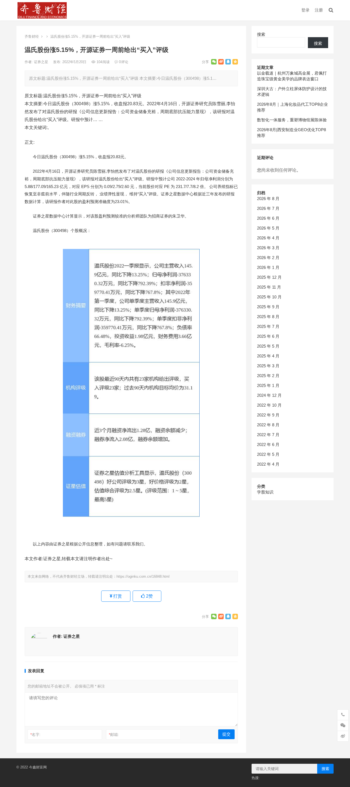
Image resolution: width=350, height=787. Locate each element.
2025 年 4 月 (268, 356)
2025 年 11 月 (269, 287)
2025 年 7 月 (268, 326)
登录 (305, 10)
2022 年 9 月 (268, 415)
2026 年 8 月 (268, 198)
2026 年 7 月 (268, 208)
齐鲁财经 (32, 36)
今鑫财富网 (38, 767)
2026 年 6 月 (268, 218)
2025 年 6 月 (268, 336)
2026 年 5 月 (268, 228)
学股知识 (265, 492)
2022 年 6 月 (268, 444)
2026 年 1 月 (268, 267)
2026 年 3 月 (268, 247)
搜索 (261, 34)
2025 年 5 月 (268, 346)
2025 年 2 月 (268, 375)
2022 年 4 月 (268, 464)
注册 (319, 10)
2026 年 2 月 (268, 257)
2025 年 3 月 (268, 365)
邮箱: (114, 734)
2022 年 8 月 (268, 424)
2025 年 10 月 (269, 297)
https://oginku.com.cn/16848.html (143, 576)
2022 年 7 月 (268, 434)
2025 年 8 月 (268, 316)
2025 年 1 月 (268, 385)
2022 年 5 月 (268, 454)
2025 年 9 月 (268, 306)
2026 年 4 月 (268, 238)
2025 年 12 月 (269, 277)
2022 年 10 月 (269, 405)
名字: (35, 734)
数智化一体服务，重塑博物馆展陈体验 (292, 120)
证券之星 (41, 62)
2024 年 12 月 (269, 395)
